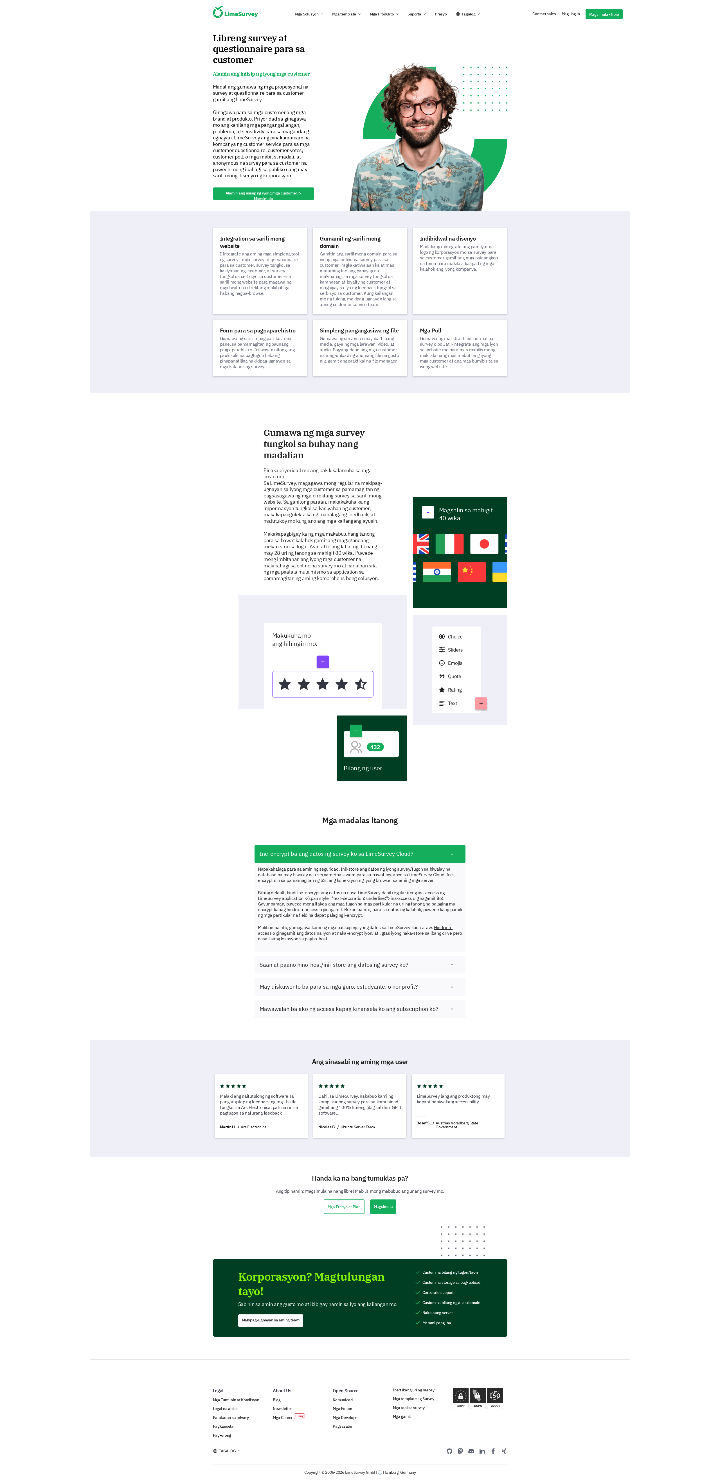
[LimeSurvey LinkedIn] (482, 1450)
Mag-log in (571, 13)
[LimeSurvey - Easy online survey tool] (235, 14)
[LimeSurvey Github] (449, 1450)
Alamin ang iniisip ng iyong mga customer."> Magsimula (263, 195)
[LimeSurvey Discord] (471, 1450)
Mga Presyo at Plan (344, 1206)
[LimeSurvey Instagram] (504, 1450)
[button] (309, 14)
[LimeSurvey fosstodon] (460, 1450)
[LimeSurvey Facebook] (493, 1450)
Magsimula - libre (604, 14)
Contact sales (544, 13)
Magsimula (383, 1206)
